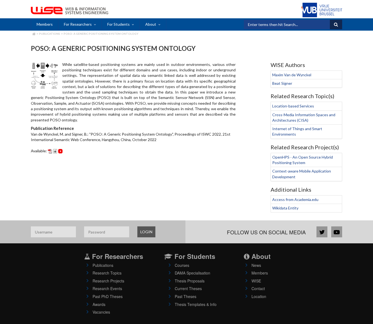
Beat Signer (282, 83)
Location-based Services (293, 106)
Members (45, 24)
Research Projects (108, 281)
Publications (49, 33)
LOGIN (146, 231)
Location (258, 296)
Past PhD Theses (108, 296)
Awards (99, 304)
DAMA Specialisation (192, 273)
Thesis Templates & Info (196, 304)
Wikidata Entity (285, 208)
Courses (182, 265)
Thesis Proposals (190, 281)
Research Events (107, 288)
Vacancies (101, 312)
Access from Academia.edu (295, 199)
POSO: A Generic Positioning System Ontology (101, 33)
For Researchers (78, 24)
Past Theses (185, 296)
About (150, 24)
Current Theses (188, 288)
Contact (258, 288)
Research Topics (107, 273)
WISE (256, 281)
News (256, 265)
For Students (118, 24)
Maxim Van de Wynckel (291, 74)
